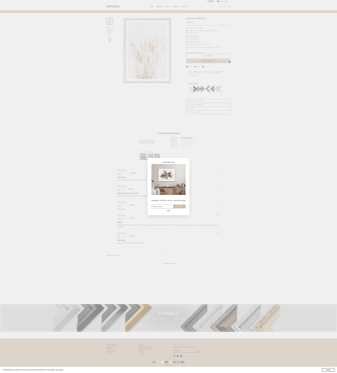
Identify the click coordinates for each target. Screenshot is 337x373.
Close (168, 210)
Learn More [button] (59, 370)
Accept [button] (328, 370)
